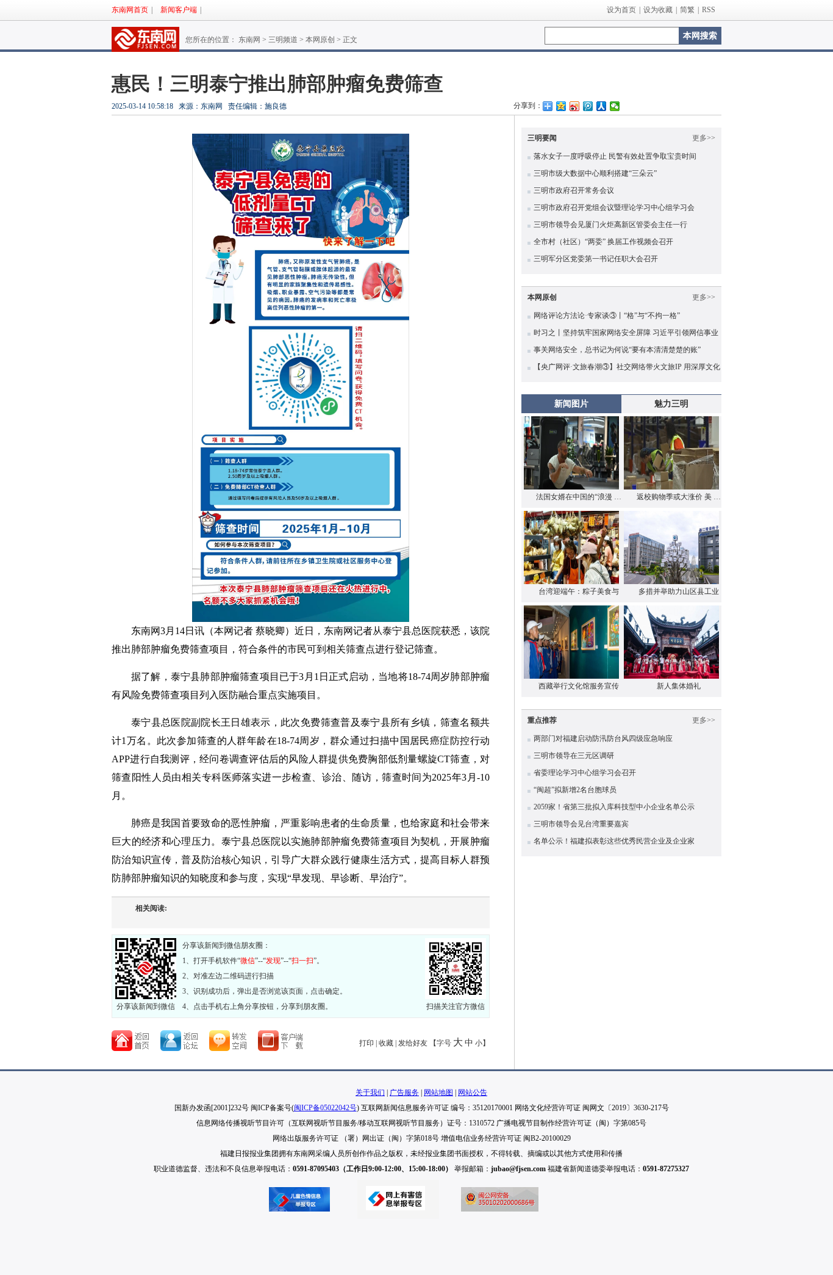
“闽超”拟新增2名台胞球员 (575, 790)
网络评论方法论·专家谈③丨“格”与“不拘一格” (607, 315)
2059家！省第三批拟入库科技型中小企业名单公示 (614, 807)
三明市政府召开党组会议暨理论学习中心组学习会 (614, 207)
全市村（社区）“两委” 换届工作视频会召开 (603, 241)
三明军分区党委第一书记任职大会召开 (596, 259)
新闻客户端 (178, 9)
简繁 (687, 9)
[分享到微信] (615, 106)
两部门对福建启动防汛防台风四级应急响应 (603, 738)
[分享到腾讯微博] (588, 106)
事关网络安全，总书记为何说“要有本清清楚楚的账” (617, 349)
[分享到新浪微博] (574, 106)
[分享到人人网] (601, 106)
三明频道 (283, 39)
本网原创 (320, 39)
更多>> (703, 138)
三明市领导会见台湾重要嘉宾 (581, 824)
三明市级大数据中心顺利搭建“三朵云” (595, 173)
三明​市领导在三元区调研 (574, 755)
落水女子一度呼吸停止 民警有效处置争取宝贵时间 (615, 156)
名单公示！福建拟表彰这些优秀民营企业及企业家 (614, 841)
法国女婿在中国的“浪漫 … (578, 497)
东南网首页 (130, 9)
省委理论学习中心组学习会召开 (585, 772)
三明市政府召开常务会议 (574, 190)
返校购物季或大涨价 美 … (679, 497)
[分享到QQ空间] (561, 106)
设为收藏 (658, 9)
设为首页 (621, 9)
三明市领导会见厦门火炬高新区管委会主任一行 (610, 224)
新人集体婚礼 (679, 686)
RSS (708, 9)
